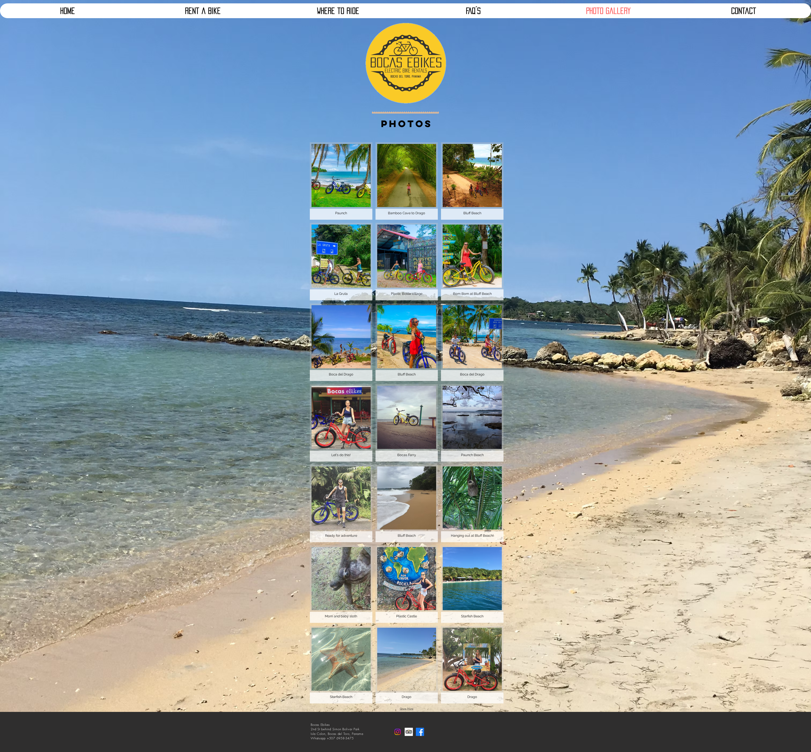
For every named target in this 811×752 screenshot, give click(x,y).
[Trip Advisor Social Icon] (409, 732)
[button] (341, 181)
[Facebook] (420, 732)
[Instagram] (397, 732)
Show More (406, 708)
